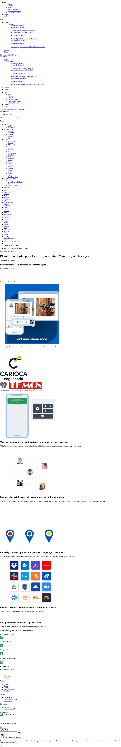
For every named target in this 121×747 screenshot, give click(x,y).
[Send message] (19, 733)
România (10, 163)
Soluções (10, 24)
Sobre (5, 2)
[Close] (21, 738)
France (10, 148)
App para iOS (8, 707)
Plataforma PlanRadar (17, 26)
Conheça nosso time (14, 9)
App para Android (9, 709)
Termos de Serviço (9, 697)
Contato (10, 4)
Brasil (9, 126)
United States (12, 127)
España (10, 146)
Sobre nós (11, 7)
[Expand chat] (2, 729)
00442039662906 (19, 109)
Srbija (9, 166)
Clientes (6, 50)
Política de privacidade (10, 699)
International (7, 187)
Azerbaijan (11, 132)
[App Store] (7, 274)
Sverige (10, 173)
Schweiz (10, 165)
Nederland (11, 155)
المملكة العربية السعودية (15, 182)
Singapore (11, 136)
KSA (9, 180)
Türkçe (10, 175)
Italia (9, 151)
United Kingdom (13, 177)
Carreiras (10, 6)
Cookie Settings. (12, 742)
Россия (10, 160)
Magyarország (12, 153)
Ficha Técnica (8, 701)
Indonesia (10, 134)
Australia (10, 131)
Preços (6, 52)
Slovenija (10, 170)
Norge (9, 156)
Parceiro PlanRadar (13, 12)
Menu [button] (15, 55)
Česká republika (12, 141)
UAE (9, 184)
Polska (10, 161)
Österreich (11, 158)
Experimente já (4, 55)
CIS (9, 138)
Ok (1, 746)
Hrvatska (10, 149)
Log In (11, 55)
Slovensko (11, 168)
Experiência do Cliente (14, 11)
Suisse (9, 172)
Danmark (10, 143)
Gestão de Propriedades (24, 38)
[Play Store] (7, 279)
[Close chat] (6, 729)
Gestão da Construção (23, 30)
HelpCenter (7, 691)
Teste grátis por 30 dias (7, 251)
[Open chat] (2, 735)
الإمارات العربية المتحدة (15, 185)
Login (5, 16)
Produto (6, 22)
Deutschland (11, 144)
